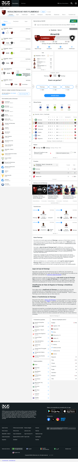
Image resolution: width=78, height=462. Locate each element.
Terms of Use (16, 430)
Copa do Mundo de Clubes (50, 251)
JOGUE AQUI (55, 95)
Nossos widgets (27, 427)
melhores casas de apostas (54, 274)
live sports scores (5, 460)
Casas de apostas (6, 436)
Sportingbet (38, 436)
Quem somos (5, 427)
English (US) (17, 452)
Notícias (23, 3)
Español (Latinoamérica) (45, 449)
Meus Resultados (63, 3)
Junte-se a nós (27, 430)
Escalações (49, 48)
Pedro (48, 301)
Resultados (15, 3)
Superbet (4, 439)
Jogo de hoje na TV (28, 433)
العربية (57, 448)
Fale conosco (5, 430)
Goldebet (15, 439)
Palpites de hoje (38, 433)
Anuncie (37, 427)
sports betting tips (12, 460)
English (30, 448)
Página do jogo (38, 48)
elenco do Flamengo (50, 299)
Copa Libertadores (39, 251)
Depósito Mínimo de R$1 (18, 436)
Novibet (37, 439)
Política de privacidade (18, 427)
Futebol (1, 8)
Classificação (72, 48)
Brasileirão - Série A (56, 30)
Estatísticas (60, 48)
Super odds (26, 436)
